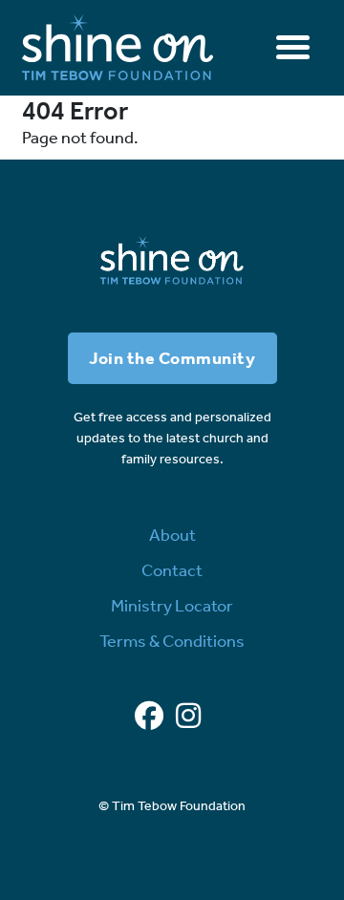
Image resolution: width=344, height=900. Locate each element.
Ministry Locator (172, 605)
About (172, 535)
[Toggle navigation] (293, 47)
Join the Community (172, 358)
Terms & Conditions (172, 641)
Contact (172, 570)
